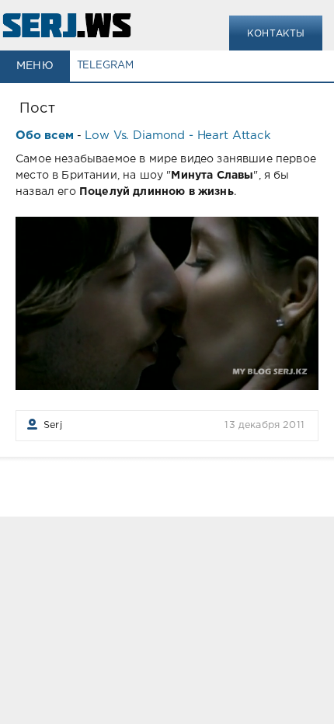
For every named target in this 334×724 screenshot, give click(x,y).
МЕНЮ (35, 66)
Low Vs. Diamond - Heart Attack (178, 136)
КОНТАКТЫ (275, 34)
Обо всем (45, 136)
